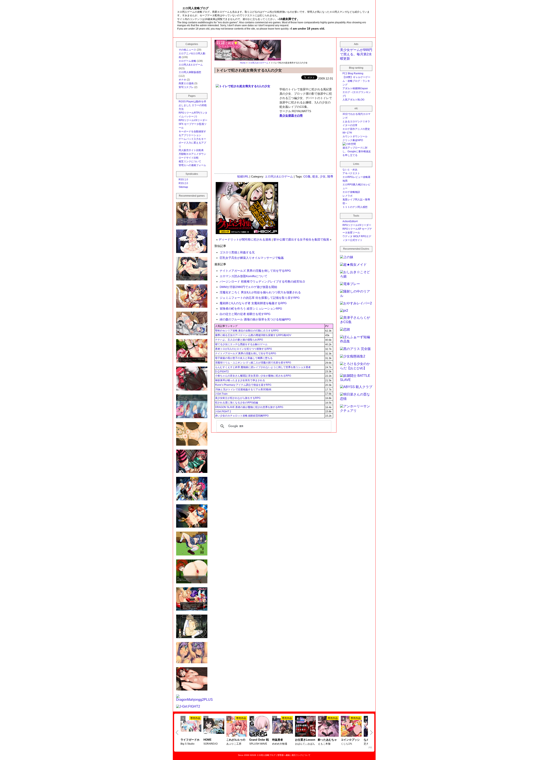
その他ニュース (187, 49)
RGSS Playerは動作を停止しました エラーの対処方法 (193, 105)
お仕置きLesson (305, 739)
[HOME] (213, 726)
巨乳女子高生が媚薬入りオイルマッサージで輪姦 (252, 257)
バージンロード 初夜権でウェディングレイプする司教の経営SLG (262, 281)
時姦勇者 (277, 739)
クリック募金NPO (352, 140)
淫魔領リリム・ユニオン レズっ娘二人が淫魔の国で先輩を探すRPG (253, 362)
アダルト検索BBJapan (355, 88)
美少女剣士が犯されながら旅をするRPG (237, 398)
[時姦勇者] (282, 726)
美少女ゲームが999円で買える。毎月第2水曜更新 (356, 54)
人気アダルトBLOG (353, 99)
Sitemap (183, 187)
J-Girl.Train (221, 393)
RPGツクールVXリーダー (193, 120)
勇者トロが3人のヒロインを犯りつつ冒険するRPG (243, 348)
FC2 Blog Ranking (352, 73)
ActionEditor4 (350, 221)
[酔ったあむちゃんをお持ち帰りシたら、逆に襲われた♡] (328, 727)
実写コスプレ (186, 87)
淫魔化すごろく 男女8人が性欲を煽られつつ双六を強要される (260, 292)
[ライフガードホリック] (191, 726)
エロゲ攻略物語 (351, 192)
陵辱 (330, 176)
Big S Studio (187, 743)
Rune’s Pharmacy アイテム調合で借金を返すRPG (243, 384)
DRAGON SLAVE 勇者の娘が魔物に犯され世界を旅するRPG (249, 407)
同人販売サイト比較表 (191, 150)
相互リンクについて (190, 161)
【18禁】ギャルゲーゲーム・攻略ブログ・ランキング (356, 81)
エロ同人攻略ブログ (266, 755)
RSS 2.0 (183, 183)
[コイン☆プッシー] (351, 727)
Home (243, 63)
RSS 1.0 (183, 179)
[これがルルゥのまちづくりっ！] (236, 727)
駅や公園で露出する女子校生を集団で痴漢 (301, 239)
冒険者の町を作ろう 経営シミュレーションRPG (251, 308)
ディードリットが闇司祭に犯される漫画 (245, 239)
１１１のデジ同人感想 (354, 207)
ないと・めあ (349, 169)
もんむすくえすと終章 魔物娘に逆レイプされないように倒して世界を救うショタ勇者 (263, 367)
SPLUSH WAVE (258, 743)
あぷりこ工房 (233, 743)
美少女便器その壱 (291, 115)
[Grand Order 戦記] (259, 727)
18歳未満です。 (289, 19)
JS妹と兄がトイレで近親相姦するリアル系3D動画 (243, 389)
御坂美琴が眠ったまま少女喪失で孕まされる (240, 380)
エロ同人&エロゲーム (258, 63)
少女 (323, 176)
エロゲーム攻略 (187, 61)
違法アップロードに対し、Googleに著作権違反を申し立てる (356, 151)
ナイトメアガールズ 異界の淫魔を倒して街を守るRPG (255, 270)
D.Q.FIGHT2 (222, 371)
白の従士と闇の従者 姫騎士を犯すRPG (245, 314)
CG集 (307, 176)
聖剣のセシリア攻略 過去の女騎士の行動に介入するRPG (247, 330)
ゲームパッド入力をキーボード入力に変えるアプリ (192, 143)
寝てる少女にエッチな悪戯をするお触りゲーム (241, 344)
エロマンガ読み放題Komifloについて (243, 276)
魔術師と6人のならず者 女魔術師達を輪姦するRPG (253, 303)
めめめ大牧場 (279, 743)
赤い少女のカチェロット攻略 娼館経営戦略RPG (242, 415)
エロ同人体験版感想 (190, 72)
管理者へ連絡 (283, 755)
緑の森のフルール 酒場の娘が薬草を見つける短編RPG (255, 319)
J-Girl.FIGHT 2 (223, 411)
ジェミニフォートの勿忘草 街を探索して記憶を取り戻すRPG (260, 297)
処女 (315, 176)
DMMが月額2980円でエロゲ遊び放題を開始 (248, 287)
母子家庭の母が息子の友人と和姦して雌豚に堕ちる (244, 358)
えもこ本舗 (324, 743)
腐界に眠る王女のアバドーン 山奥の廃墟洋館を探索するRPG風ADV (253, 335)
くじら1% (346, 743)
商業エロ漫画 (186, 83)
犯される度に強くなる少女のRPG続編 (236, 402)
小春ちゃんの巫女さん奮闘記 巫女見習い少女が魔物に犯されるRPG (253, 375)
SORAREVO (210, 743)
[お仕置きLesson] (305, 727)
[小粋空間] (349, 144)
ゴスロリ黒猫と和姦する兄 (237, 252)
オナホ (182, 79)
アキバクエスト (351, 173)
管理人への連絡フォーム (192, 165)
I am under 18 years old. (308, 28)
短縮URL (243, 176)
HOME (207, 739)
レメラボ (347, 195)
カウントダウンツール (354, 136)
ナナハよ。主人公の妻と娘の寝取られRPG (239, 339)
